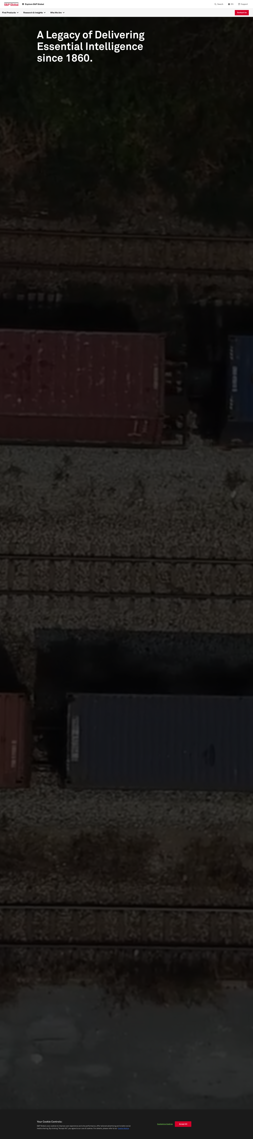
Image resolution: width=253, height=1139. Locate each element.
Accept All (183, 1124)
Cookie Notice (123, 1128)
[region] (126, 1124)
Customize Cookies (165, 1124)
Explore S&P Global (34, 4)
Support (244, 4)
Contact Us (242, 12)
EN (232, 4)
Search (220, 4)
